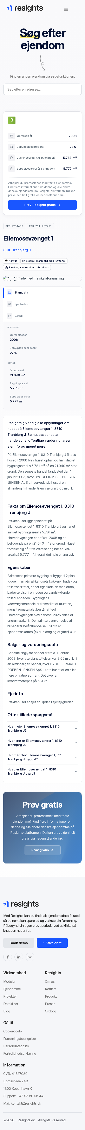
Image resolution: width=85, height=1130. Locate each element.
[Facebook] (7, 957)
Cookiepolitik (12, 1031)
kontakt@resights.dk (26, 1103)
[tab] (42, 292)
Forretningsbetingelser (19, 1039)
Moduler (9, 981)
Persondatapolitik (16, 1046)
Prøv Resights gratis (40, 205)
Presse (50, 1004)
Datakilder (10, 1004)
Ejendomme (12, 989)
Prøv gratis (40, 850)
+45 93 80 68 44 (30, 1096)
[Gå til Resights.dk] (25, 8)
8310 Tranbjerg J (17, 250)
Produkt (51, 996)
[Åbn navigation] (66, 9)
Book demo (19, 943)
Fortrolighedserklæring (19, 1053)
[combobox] (42, 89)
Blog (6, 1011)
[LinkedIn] (18, 957)
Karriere (51, 989)
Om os (50, 981)
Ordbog (50, 1011)
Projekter (10, 996)
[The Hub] (30, 957)
